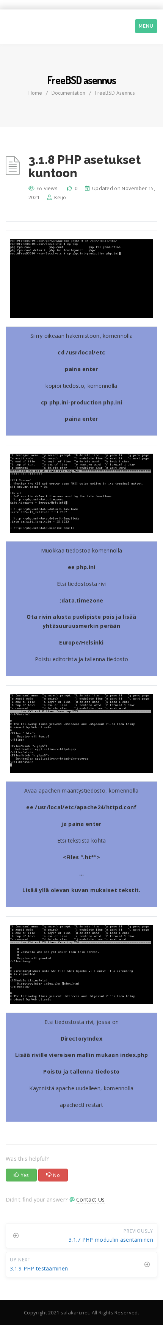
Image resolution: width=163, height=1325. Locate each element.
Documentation (68, 92)
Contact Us (90, 1199)
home (35, 92)
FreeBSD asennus (115, 92)
